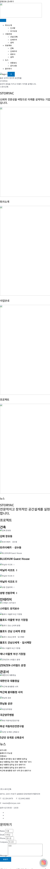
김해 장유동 (6, 536)
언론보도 (13, 62)
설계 (12, 42)
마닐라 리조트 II (8, 581)
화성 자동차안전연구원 (12, 726)
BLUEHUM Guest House (15, 559)
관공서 (12, 54)
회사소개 (8, 25)
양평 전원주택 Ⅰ (9, 593)
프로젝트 (8, 45)
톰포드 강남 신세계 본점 (12, 631)
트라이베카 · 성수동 (10, 547)
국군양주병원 (7, 715)
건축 (12, 48)
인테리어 (13, 39)
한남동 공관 (6, 703)
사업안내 (8, 34)
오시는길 (13, 31)
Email (2, 834)
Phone (3, 838)
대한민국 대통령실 (9, 681)
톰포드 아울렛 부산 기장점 (14, 620)
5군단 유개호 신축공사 (12, 737)
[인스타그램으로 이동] (43, 862)
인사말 (12, 28)
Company (4, 842)
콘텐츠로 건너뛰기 (7, 1)
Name (2, 831)
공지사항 (13, 65)
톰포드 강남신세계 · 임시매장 (15, 642)
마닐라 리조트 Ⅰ (9, 570)
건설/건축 (14, 36)
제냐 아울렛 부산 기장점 (12, 654)
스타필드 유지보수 (9, 608)
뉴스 (6, 60)
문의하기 (8, 68)
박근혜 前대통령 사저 (11, 692)
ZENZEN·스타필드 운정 (13, 665)
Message (4, 855)
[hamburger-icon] (3, 20)
